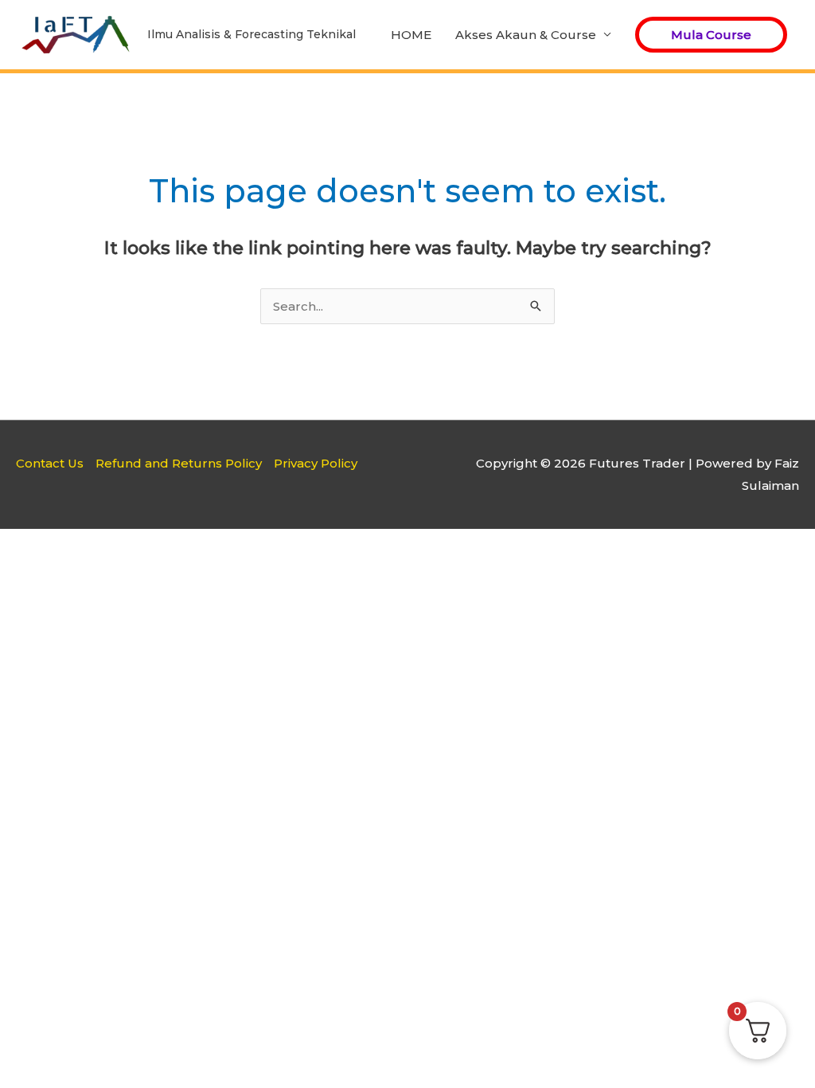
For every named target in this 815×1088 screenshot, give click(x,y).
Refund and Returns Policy (179, 463)
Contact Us (50, 463)
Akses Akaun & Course (525, 34)
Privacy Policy (315, 463)
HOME (411, 34)
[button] (711, 35)
